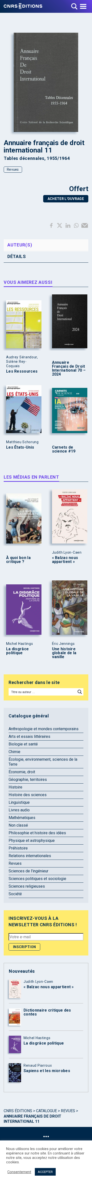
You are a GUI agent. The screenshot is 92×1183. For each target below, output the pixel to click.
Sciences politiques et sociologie (37, 878)
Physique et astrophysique (32, 840)
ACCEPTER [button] (45, 1172)
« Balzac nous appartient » (65, 560)
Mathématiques (22, 817)
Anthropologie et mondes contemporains (44, 729)
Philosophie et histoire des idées (37, 833)
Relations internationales (30, 855)
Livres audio (19, 810)
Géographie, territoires (28, 779)
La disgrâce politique (17, 651)
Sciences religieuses (27, 886)
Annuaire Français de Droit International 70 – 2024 (69, 368)
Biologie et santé (23, 744)
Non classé (18, 825)
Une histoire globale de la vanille (64, 653)
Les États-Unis (20, 447)
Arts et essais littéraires (29, 736)
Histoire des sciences (28, 794)
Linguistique (19, 802)
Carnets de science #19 (64, 449)
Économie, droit (22, 772)
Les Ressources (22, 371)
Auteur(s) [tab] (19, 244)
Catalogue (46, 1110)
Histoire (15, 787)
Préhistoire (18, 848)
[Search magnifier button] (79, 692)
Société (15, 894)
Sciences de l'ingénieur (28, 871)
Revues (13, 169)
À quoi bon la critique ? (18, 560)
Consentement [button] (19, 1172)
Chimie (14, 751)
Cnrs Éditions (18, 1110)
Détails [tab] (16, 256)
